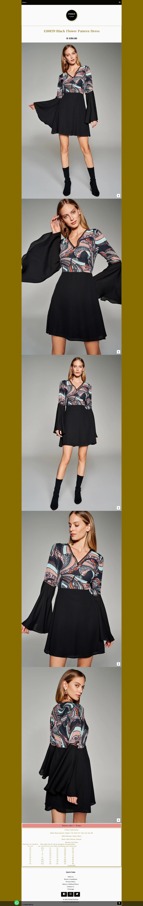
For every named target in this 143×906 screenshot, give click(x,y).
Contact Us (70, 887)
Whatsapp (70, 889)
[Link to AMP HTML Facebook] (64, 895)
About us (71, 877)
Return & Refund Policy (70, 884)
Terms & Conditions (70, 879)
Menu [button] (24, 2)
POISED (71, 15)
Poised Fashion (73, 899)
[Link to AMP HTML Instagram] (70, 895)
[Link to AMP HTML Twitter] (77, 895)
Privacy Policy (70, 882)
